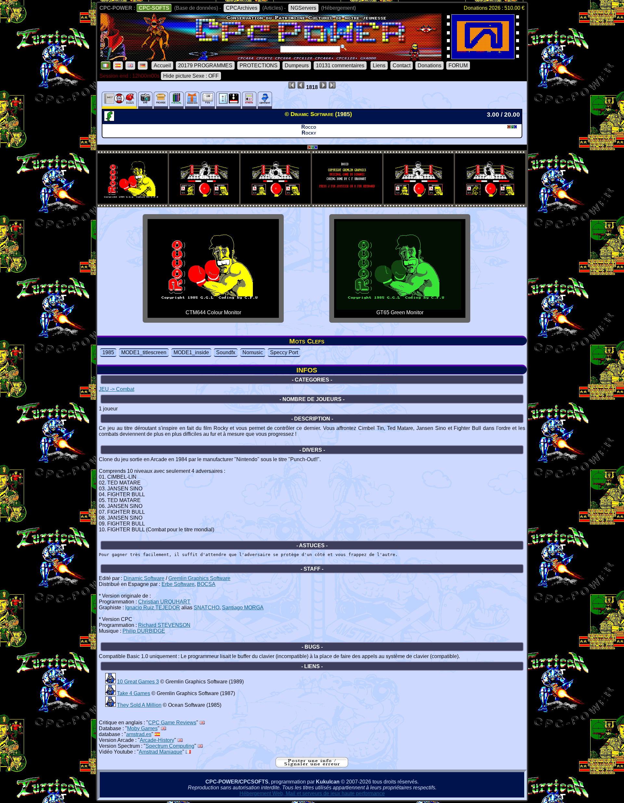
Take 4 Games (133, 693)
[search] (343, 47)
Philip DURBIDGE (144, 631)
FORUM (458, 65)
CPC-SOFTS (154, 8)
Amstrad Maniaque (160, 752)
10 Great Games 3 (138, 681)
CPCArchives (241, 8)
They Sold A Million (139, 705)
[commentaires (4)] (265, 100)
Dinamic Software (144, 578)
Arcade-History (157, 740)
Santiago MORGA (243, 607)
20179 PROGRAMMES (205, 65)
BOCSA (206, 584)
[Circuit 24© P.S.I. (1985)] (483, 57)
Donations (429, 65)
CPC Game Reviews (172, 722)
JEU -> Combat (116, 389)
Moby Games (142, 728)
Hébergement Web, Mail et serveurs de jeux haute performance (312, 793)
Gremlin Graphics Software (199, 578)
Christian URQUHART (164, 601)
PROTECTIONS (259, 65)
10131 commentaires (340, 65)
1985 (108, 352)
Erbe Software (178, 584)
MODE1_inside (191, 352)
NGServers (303, 8)
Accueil (162, 65)
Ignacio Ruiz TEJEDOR (152, 607)
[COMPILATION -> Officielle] (110, 681)
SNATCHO (206, 607)
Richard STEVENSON (164, 625)
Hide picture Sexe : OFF (191, 76)
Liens (379, 65)
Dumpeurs (297, 65)
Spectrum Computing (170, 746)
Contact (401, 65)
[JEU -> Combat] (110, 119)
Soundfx (225, 352)
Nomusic (252, 352)
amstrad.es (138, 734)
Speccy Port (284, 352)
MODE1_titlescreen (143, 352)
